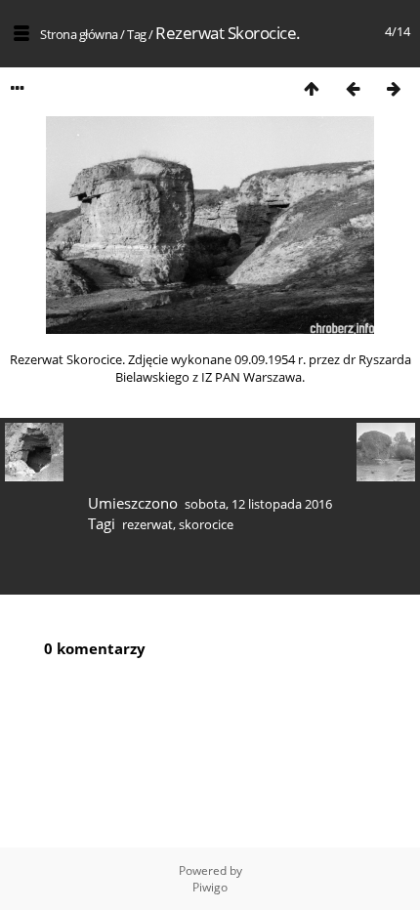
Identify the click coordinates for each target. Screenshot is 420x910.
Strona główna (79, 34)
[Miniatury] (311, 88)
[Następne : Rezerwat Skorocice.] (393, 88)
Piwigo (210, 887)
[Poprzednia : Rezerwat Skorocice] (352, 88)
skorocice (206, 524)
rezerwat (147, 524)
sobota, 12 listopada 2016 (258, 504)
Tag (137, 34)
